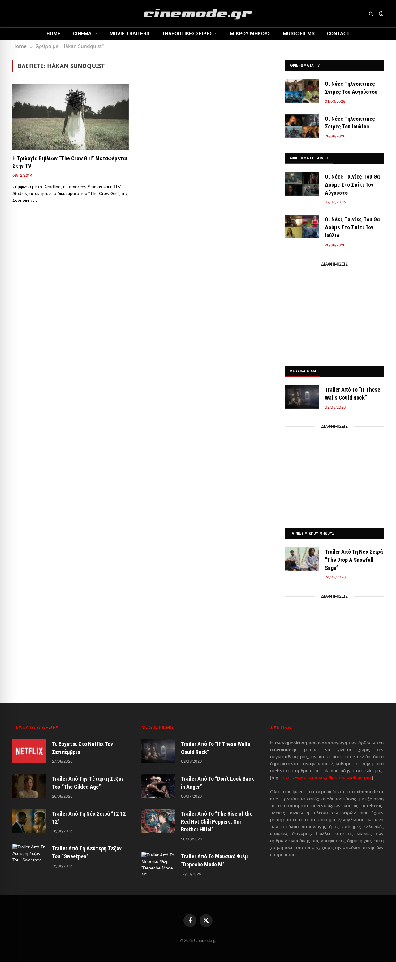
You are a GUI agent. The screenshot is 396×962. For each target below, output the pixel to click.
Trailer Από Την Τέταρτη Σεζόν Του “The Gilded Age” (88, 782)
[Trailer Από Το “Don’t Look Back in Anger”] (158, 786)
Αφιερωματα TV (305, 65)
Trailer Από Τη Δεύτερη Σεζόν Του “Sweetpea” (87, 852)
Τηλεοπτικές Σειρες (187, 34)
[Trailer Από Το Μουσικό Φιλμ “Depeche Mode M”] (158, 863)
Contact (338, 34)
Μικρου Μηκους (250, 34)
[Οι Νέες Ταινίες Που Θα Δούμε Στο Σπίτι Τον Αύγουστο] (302, 184)
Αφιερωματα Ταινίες (309, 158)
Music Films (299, 34)
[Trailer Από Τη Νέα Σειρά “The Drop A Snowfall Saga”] (302, 559)
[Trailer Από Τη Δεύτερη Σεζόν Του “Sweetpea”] (29, 855)
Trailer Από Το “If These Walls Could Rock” (352, 393)
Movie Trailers (129, 34)
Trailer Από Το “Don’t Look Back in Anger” (217, 782)
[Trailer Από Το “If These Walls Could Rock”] (302, 397)
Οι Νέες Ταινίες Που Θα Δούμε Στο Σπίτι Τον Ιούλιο (352, 227)
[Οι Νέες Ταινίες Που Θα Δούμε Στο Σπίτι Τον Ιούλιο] (302, 226)
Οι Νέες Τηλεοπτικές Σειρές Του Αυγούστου (351, 87)
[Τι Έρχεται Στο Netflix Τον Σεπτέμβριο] (29, 751)
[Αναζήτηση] (371, 14)
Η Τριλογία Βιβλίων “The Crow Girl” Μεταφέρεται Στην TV (69, 162)
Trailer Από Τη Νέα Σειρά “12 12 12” (89, 817)
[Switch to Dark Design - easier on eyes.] (380, 13)
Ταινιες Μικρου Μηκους (312, 533)
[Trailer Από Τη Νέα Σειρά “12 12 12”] (29, 821)
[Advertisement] (334, 313)
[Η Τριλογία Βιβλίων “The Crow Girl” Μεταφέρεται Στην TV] (70, 117)
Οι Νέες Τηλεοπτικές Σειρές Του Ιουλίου (350, 122)
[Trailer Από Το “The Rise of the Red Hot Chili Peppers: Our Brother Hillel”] (158, 821)
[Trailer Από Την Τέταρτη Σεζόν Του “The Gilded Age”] (29, 786)
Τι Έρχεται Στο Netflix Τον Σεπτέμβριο (82, 748)
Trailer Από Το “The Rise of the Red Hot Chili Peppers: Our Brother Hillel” (216, 821)
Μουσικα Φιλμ (303, 371)
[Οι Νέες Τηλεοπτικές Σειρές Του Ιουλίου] (302, 126)
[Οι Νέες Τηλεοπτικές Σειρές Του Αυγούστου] (302, 91)
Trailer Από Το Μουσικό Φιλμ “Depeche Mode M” (214, 860)
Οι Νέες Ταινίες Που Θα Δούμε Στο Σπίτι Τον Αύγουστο (352, 184)
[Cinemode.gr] (198, 13)
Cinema (82, 34)
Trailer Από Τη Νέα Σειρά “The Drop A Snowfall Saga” (354, 559)
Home (53, 34)
